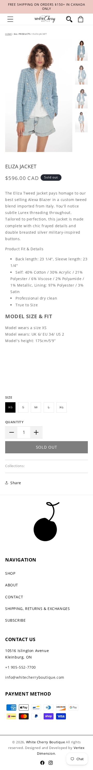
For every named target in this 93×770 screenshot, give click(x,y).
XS (12, 409)
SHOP (10, 573)
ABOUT (11, 584)
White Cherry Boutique (45, 742)
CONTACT (14, 596)
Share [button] (15, 482)
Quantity (14, 422)
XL (63, 409)
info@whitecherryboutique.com (34, 677)
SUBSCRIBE (15, 620)
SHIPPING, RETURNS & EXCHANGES (37, 608)
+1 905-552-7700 (20, 667)
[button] (10, 19)
